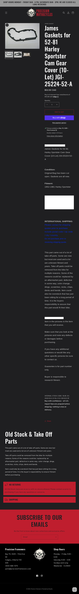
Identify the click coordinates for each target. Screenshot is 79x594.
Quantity (47, 100)
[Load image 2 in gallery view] (18, 55)
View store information (55, 136)
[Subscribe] (55, 537)
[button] (6, 12)
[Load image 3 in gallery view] (27, 55)
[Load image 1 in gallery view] (9, 55)
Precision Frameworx (36, 589)
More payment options (59, 122)
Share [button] (49, 421)
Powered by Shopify (47, 589)
